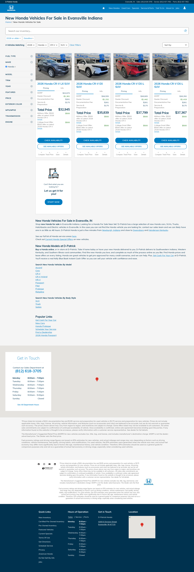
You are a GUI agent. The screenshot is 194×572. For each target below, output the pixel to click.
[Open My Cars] (184, 8)
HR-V (38, 279)
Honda (41, 45)
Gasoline (28, 38)
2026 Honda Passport (45, 335)
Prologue (39, 289)
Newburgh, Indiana (111, 230)
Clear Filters (75, 45)
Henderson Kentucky (158, 230)
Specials (135, 8)
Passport (39, 282)
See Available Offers (53, 146)
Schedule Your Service (45, 329)
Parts (86, 517)
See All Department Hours (28, 405)
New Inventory (45, 517)
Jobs (177, 8)
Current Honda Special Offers (59, 239)
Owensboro (138, 230)
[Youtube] (49, 464)
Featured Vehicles (46, 529)
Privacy (42, 550)
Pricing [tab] (46, 88)
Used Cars (125, 8)
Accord (38, 267)
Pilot (37, 285)
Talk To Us (160, 8)
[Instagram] (44, 464)
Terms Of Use (44, 538)
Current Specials (45, 533)
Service (78, 517)
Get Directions (45, 542)
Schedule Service (46, 546)
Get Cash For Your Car (163, 255)
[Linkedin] (55, 464)
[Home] (11, 8)
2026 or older (13, 38)
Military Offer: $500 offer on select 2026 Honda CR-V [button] (45, 116)
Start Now (54, 202)
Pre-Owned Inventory (48, 525)
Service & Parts (147, 8)
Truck (38, 304)
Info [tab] (62, 88)
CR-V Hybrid (41, 276)
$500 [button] (67, 113)
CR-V (52, 45)
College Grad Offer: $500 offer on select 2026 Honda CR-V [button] (45, 125)
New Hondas (114, 8)
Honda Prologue (43, 326)
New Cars (40, 323)
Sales (70, 517)
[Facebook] (38, 464)
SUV (63, 45)
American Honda (46, 554)
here (74, 236)
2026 (29, 45)
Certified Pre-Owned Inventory (51, 521)
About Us (170, 8)
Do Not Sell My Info (46, 558)
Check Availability (54, 140)
